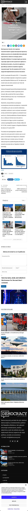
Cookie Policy (10, 508)
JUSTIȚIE (5, 480)
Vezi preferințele (14, 505)
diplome (5, 173)
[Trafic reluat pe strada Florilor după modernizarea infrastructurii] (20, 208)
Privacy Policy (17, 508)
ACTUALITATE (14, 10)
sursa (2, 170)
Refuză (14, 501)
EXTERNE (3, 337)
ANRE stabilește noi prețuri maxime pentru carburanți (21, 190)
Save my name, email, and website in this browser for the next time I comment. (13, 280)
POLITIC (3, 314)
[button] (26, 485)
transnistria (11, 173)
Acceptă (14, 497)
